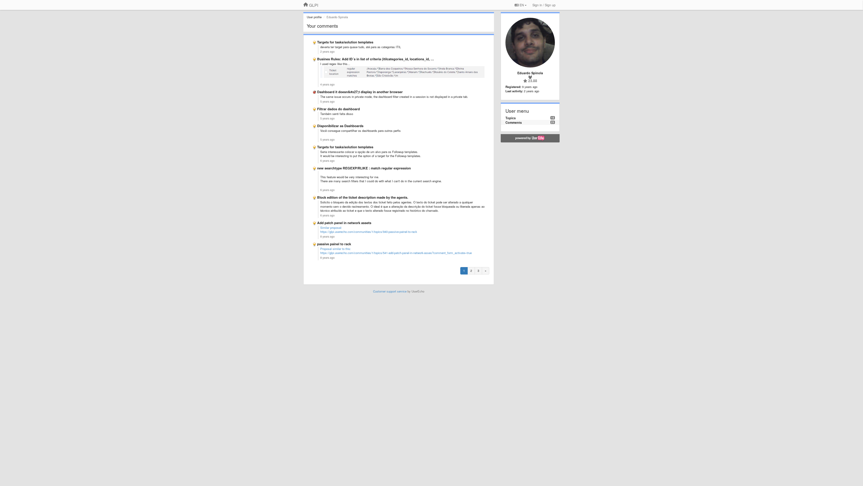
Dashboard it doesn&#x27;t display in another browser (360, 91)
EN (522, 5)
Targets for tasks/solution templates (345, 42)
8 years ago (327, 236)
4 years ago (327, 84)
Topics (510, 118)
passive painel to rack (334, 243)
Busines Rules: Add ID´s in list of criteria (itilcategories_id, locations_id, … (375, 58)
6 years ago (327, 161)
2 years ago (327, 52)
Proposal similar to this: (335, 249)
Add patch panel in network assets (344, 222)
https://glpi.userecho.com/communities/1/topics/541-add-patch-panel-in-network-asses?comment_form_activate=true (396, 253)
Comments (513, 122)
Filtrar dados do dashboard (338, 108)
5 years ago (327, 101)
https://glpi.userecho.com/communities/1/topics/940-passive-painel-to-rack (368, 232)
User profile (314, 17)
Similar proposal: (331, 227)
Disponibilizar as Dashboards (340, 125)
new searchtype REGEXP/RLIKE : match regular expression (364, 168)
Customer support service (390, 291)
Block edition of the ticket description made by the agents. (362, 197)
